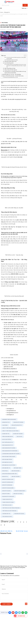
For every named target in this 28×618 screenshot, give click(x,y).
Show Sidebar (4, 22)
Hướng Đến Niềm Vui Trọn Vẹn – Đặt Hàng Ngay (11, 74)
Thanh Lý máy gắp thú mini (8, 502)
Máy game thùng (17, 467)
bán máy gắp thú (6, 422)
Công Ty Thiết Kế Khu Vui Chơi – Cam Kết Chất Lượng (12, 75)
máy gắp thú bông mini (7, 485)
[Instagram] (16, 612)
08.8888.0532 (15, 379)
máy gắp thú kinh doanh (19, 490)
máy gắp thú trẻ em (18, 493)
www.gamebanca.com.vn (12, 412)
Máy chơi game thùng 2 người (8, 456)
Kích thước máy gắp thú (7, 442)
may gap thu (5, 476)
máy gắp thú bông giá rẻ (7, 482)
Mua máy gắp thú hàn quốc (8, 496)
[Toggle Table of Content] (24, 55)
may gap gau (5, 470)
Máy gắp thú (7, 12)
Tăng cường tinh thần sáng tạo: (11, 69)
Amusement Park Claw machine (9, 419)
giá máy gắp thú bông (17, 433)
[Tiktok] (19, 612)
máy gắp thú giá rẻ (6, 490)
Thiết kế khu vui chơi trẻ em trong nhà (10, 507)
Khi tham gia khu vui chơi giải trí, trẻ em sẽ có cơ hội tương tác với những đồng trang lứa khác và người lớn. (16, 65)
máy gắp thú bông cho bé (7, 479)
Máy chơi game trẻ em (7, 459)
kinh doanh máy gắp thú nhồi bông (9, 450)
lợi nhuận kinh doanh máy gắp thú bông (10, 453)
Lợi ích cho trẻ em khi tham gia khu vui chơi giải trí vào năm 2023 (16, 58)
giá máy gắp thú (5, 433)
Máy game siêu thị (6, 467)
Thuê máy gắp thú (6, 513)
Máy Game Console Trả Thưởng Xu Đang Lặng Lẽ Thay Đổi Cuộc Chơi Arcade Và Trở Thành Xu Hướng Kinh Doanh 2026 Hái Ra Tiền (13, 567)
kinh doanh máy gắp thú (7, 445)
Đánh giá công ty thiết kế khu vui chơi (11, 77)
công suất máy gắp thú (17, 425)
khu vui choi (19, 436)
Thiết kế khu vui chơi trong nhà (9, 510)
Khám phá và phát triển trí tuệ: (11, 61)
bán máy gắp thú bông (18, 422)
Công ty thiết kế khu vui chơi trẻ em (10, 430)
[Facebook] (9, 612)
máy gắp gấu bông (15, 470)
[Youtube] (13, 612)
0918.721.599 (23, 379)
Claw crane (4, 425)
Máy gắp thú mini (6, 493)
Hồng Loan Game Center (7, 436)
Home (1, 12)
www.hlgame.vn (10, 408)
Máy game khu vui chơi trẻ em (8, 465)
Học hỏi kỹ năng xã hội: (9, 62)
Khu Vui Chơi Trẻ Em (6, 439)
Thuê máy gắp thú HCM (19, 513)
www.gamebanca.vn (11, 410)
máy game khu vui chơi (7, 462)
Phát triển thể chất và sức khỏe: (12, 59)
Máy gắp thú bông (16, 476)
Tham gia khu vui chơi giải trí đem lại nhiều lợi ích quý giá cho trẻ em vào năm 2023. (15, 72)
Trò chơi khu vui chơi (7, 516)
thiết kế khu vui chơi (6, 505)
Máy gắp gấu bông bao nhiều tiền (9, 473)
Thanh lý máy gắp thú (7, 499)
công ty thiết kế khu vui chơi (8, 428)
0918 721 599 (14, 274)
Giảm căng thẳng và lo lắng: (10, 68)
